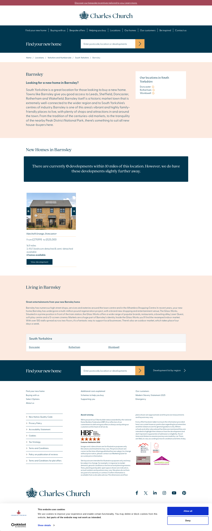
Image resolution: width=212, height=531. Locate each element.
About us (30, 403)
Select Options (33, 399)
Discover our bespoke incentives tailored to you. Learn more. (106, 2)
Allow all (188, 511)
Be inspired (165, 30)
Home (28, 57)
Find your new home (36, 30)
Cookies (32, 435)
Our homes (130, 30)
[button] (30, 211)
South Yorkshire (82, 57)
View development (39, 262)
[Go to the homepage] (106, 15)
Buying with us (57, 30)
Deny (188, 520)
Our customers (147, 30)
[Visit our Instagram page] (164, 493)
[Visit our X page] (146, 493)
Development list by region (167, 370)
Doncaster (34, 347)
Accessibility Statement (39, 429)
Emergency (141, 399)
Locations (115, 30)
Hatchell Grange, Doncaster (42, 233)
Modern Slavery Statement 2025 (150, 395)
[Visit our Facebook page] (137, 493)
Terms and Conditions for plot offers (45, 460)
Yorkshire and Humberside (59, 57)
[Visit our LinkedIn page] (155, 493)
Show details (44, 525)
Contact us (180, 30)
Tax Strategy (35, 442)
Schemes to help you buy (92, 395)
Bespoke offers (77, 30)
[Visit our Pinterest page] (184, 493)
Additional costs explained (93, 391)
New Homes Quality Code (40, 416)
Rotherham (74, 347)
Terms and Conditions (39, 448)
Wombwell (113, 347)
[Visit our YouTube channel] (174, 493)
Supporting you (88, 399)
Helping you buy (97, 30)
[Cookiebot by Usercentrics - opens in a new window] (18, 525)
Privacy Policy (35, 423)
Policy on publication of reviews (43, 454)
